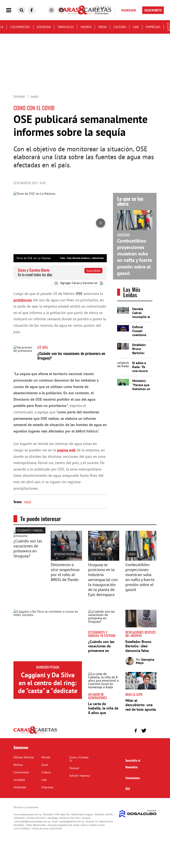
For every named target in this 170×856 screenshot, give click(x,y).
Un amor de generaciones (97, 696)
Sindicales (66, 26)
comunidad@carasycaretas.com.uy (32, 821)
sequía (27, 501)
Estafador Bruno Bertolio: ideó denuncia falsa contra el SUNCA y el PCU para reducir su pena (140, 652)
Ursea (132, 554)
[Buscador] (22, 10)
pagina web (66, 450)
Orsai (102, 26)
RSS (127, 788)
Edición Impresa (79, 775)
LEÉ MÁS (42, 347)
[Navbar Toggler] (11, 10)
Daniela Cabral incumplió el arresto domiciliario (141, 317)
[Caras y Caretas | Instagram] (51, 10)
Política (18, 765)
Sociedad (44, 26)
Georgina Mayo (145, 661)
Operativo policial (64, 554)
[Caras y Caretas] (35, 733)
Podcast (74, 768)
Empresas (153, 26)
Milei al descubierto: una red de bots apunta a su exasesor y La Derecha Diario (140, 709)
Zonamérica (98, 554)
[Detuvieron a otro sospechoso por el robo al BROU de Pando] (66, 559)
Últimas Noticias (23, 757)
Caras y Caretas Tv (79, 758)
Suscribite (93, 271)
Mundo (86, 26)
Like (136, 26)
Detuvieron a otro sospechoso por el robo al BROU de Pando (65, 572)
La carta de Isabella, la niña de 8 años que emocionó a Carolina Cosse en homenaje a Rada (103, 715)
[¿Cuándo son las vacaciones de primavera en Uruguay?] (23, 353)
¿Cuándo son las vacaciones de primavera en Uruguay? (71, 356)
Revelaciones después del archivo (140, 634)
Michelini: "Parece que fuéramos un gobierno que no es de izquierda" (141, 391)
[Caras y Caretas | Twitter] (143, 730)
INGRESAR (128, 10)
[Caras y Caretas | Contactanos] (151, 730)
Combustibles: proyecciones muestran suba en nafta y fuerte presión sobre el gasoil (134, 257)
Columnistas (20, 26)
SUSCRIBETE (153, 10)
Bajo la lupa (133, 694)
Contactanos (132, 778)
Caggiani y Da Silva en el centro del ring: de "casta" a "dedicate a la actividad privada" (47, 690)
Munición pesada (47, 667)
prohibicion (22, 300)
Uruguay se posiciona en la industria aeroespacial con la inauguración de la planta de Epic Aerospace (103, 579)
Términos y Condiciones (25, 807)
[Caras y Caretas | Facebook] (31, 10)
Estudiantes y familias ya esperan (36, 530)
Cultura (119, 26)
